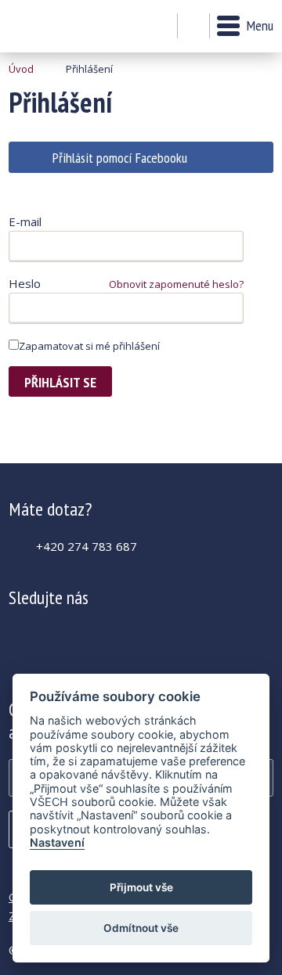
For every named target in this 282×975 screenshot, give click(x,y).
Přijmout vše (141, 887)
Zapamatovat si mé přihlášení (89, 346)
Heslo (25, 283)
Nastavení (57, 842)
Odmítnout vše (141, 928)
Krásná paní (51, 26)
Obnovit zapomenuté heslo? (176, 284)
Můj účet (161, 26)
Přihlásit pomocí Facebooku (119, 158)
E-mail (25, 221)
